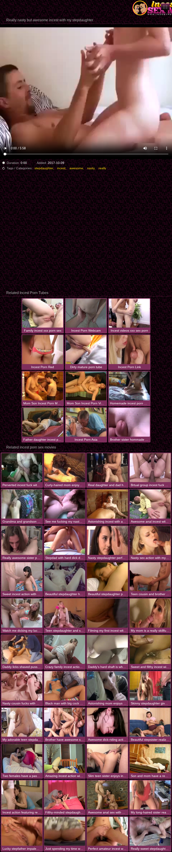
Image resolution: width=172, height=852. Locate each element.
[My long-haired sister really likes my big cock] (150, 794)
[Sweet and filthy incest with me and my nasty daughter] (150, 649)
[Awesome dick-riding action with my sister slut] (107, 722)
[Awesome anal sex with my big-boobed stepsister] (107, 794)
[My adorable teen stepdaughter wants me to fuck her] (21, 722)
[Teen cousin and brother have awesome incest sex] (150, 576)
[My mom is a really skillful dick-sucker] (150, 613)
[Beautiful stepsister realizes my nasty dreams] (150, 722)
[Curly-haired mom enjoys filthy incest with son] (64, 467)
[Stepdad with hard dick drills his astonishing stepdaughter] (64, 540)
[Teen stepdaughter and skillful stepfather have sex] (64, 613)
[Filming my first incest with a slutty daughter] (107, 613)
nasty (91, 168)
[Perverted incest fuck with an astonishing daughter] (21, 467)
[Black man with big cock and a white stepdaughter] (64, 685)
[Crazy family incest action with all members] (64, 649)
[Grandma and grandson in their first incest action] (21, 503)
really (102, 168)
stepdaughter (43, 168)
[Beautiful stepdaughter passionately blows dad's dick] (107, 576)
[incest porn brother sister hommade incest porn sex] (165, 6)
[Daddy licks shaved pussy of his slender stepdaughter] (21, 649)
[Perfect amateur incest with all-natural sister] (107, 831)
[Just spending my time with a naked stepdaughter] (64, 831)
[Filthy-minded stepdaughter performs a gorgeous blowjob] (64, 794)
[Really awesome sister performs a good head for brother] (21, 540)
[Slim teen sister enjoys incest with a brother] (107, 758)
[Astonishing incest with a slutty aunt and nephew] (107, 503)
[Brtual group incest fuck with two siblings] (150, 467)
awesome (76, 168)
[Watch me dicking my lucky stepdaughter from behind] (21, 613)
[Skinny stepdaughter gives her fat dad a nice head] (150, 685)
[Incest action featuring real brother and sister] (21, 794)
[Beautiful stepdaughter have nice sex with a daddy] (64, 576)
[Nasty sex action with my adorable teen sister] (150, 540)
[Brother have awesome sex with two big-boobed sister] (64, 722)
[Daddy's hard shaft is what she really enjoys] (107, 649)
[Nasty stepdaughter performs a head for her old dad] (107, 540)
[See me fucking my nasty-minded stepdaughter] (64, 503)
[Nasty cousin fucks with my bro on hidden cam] (21, 685)
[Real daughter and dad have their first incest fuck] (107, 467)
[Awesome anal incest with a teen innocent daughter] (150, 503)
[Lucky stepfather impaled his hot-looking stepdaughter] (21, 831)
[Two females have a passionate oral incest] (21, 758)
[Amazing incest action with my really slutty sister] (64, 758)
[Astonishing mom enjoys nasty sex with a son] (107, 685)
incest (61, 168)
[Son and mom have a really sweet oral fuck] (150, 758)
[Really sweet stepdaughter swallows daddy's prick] (150, 831)
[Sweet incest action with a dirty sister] (21, 576)
